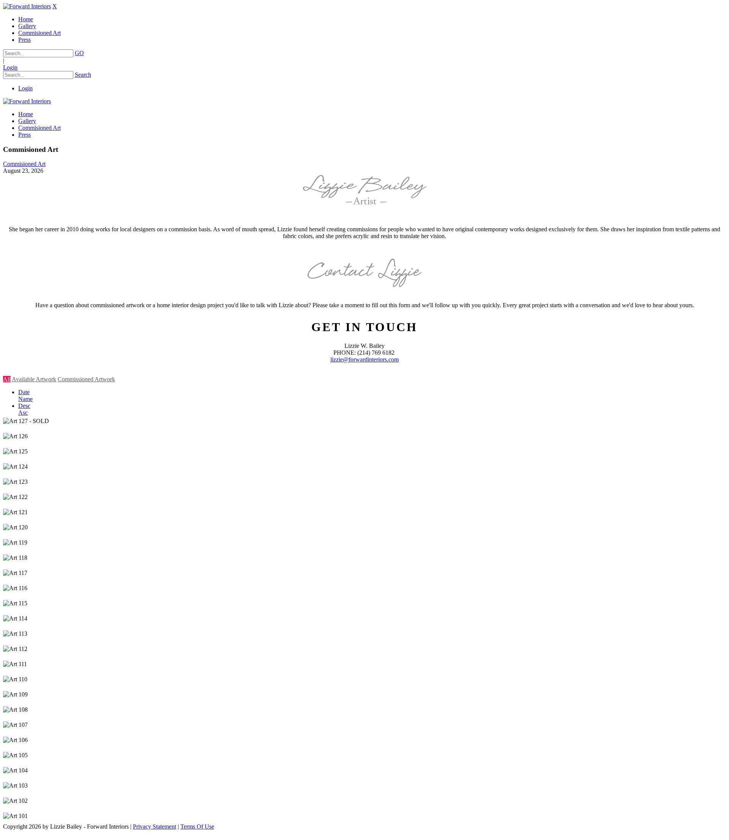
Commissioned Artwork (86, 379)
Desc (24, 406)
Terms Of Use (197, 826)
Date (24, 392)
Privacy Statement (154, 826)
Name (25, 399)
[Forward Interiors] (27, 6)
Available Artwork (34, 379)
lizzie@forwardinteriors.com (364, 359)
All (7, 379)
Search (83, 74)
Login (10, 67)
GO (79, 53)
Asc (23, 412)
